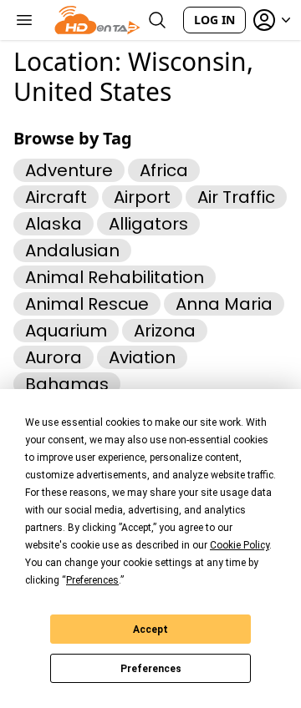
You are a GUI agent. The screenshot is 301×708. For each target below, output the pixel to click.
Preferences (150, 669)
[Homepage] (97, 20)
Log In (214, 20)
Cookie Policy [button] (239, 545)
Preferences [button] (92, 580)
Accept (150, 629)
